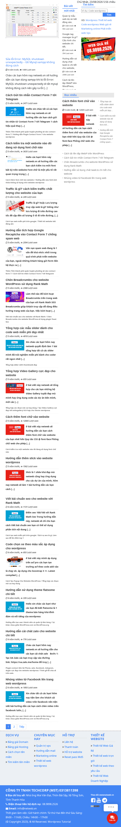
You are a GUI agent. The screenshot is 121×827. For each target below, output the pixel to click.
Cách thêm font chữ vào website (20, 180)
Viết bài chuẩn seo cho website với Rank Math (25, 316)
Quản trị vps (43, 745)
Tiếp (21, 726)
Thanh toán (71, 747)
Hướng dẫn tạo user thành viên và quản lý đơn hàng (28, 622)
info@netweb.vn (27, 808)
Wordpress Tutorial (59, 821)
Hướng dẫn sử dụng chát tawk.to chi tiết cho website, (69, 66)
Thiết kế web (105, 20)
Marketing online (90, 28)
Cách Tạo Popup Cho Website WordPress (23, 581)
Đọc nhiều (70, 95)
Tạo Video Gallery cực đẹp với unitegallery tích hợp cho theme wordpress (31, 409)
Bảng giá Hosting (18, 747)
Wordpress (92, 20)
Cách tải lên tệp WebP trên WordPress (84, 153)
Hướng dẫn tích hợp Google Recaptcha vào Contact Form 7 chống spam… (106, 136)
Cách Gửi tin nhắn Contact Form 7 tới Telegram (33, 273)
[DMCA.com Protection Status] (95, 806)
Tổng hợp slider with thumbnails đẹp (21, 365)
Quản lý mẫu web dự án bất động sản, (69, 22)
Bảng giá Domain (18, 742)
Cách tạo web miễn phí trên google (21, 221)
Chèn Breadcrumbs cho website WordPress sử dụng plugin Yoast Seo (31, 319)
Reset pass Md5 (73, 757)
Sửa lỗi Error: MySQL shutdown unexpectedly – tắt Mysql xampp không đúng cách (30, 62)
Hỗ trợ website (73, 752)
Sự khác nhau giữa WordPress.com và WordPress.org (30, 717)
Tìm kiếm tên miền (19, 762)
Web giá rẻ (105, 24)
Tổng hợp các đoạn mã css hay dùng (21, 408)
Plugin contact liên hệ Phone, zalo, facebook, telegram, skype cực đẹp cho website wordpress (30, 669)
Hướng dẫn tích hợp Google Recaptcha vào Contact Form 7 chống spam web (31, 234)
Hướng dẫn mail (45, 750)
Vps (88, 32)
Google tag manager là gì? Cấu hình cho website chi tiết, (70, 43)
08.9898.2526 (50, 804)
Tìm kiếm (109, 15)
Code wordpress (90, 24)
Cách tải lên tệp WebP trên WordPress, (69, 86)
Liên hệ (68, 742)
